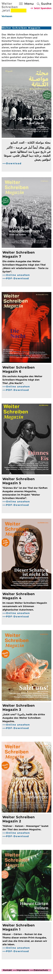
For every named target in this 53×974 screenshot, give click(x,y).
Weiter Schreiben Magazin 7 (18, 254)
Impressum (23, 970)
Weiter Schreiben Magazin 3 (18, 707)
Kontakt (7, 970)
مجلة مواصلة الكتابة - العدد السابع (31, 142)
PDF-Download (17, 278)
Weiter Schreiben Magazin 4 (18, 596)
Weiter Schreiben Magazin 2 (18, 819)
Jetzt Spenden (43, 8)
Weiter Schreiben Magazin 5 (18, 481)
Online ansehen (18, 275)
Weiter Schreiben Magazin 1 (18, 927)
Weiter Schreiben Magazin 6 (18, 369)
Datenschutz (41, 970)
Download (14, 163)
